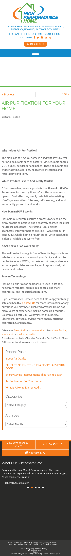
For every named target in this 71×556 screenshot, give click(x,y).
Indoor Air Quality (15, 358)
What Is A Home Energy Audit (22, 387)
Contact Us (28, 302)
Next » (65, 93)
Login (35, 552)
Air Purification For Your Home (23, 381)
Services (27, 542)
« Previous (8, 94)
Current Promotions (15, 544)
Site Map (53, 544)
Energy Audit (20, 330)
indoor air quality (27, 334)
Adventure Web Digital (51, 554)
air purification (59, 330)
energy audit (8, 334)
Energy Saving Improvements (44, 542)
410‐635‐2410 (36, 44)
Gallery (28, 544)
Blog (46, 544)
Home (10, 542)
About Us (18, 542)
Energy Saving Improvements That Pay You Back (33, 374)
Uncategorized (38, 330)
